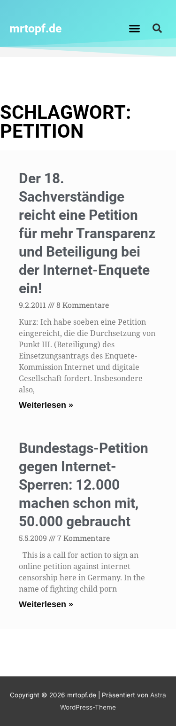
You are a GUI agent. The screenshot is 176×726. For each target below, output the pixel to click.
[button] (134, 28)
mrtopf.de (35, 28)
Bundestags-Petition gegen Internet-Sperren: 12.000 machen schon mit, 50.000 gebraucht (83, 485)
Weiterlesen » (46, 405)
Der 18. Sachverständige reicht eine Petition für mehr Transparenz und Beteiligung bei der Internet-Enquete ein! (87, 233)
